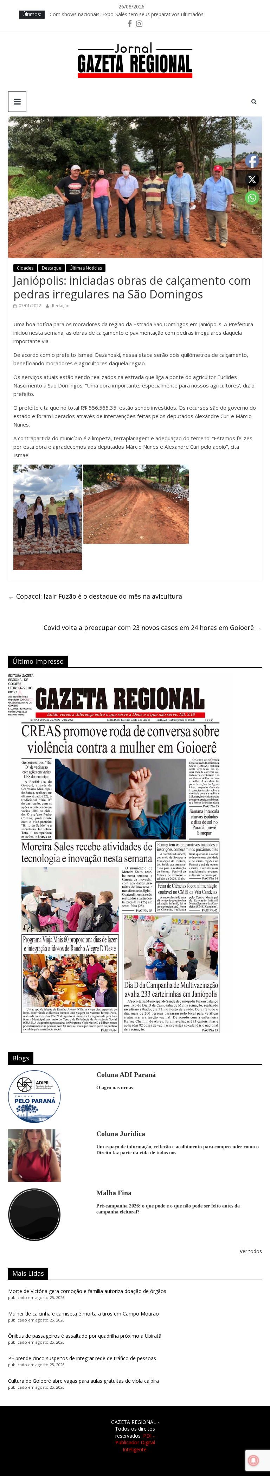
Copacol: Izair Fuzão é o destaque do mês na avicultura (95, 596)
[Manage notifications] (253, 1460)
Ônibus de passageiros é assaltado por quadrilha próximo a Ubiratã (84, 1335)
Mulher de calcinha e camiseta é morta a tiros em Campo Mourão (83, 1313)
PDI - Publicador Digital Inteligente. (135, 1442)
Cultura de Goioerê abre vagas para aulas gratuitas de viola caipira (83, 1380)
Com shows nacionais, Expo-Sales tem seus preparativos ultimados (127, 16)
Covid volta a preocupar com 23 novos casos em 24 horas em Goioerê (153, 627)
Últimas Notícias (86, 268)
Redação (61, 306)
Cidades (25, 268)
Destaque (51, 268)
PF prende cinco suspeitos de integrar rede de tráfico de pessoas (82, 1358)
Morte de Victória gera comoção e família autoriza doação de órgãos (87, 1291)
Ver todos (251, 1251)
